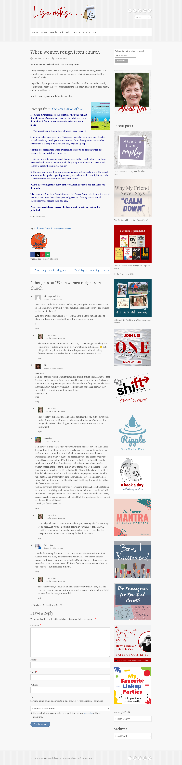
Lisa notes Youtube (145, 11)
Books (44, 32)
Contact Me (89, 32)
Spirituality (66, 32)
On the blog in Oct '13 (52, 605)
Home (35, 32)
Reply (37, 329)
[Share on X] (37, 254)
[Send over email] (47, 254)
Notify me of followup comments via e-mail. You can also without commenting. (65, 715)
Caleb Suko (49, 545)
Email (33, 672)
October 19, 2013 (41, 58)
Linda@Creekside (52, 296)
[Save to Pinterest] (42, 254)
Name (34, 659)
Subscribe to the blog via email (129, 51)
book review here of (52, 228)
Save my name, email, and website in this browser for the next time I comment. (66, 701)
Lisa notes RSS (150, 11)
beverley (48, 438)
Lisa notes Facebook (130, 11)
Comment (35, 625)
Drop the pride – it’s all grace (48, 270)
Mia (46, 365)
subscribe (88, 713)
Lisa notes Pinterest (140, 11)
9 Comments (61, 58)
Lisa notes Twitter (135, 11)
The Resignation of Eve (67, 109)
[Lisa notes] (63, 12)
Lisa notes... (52, 335)
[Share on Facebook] (32, 254)
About (77, 32)
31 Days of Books (50, 259)
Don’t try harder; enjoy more (92, 270)
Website (34, 685)
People (53, 32)
